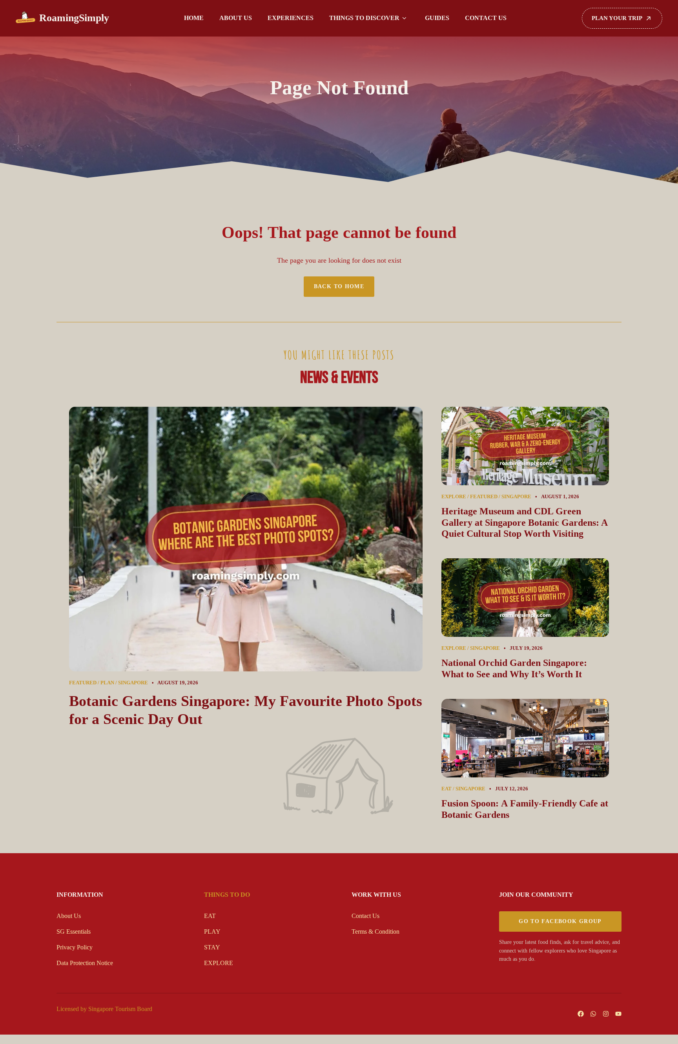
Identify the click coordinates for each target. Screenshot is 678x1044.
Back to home (339, 286)
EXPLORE (218, 963)
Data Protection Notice (84, 963)
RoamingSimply (74, 18)
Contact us (486, 18)
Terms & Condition (375, 931)
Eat (446, 789)
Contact (361, 915)
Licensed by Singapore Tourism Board (104, 1009)
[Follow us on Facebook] (581, 1014)
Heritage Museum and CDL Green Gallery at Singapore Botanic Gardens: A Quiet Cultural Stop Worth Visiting (524, 522)
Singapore (133, 683)
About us (235, 18)
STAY (212, 947)
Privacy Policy (74, 947)
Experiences (290, 18)
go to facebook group (560, 921)
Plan (107, 683)
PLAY (212, 931)
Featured (83, 683)
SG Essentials (73, 931)
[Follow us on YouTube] (618, 1014)
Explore (453, 496)
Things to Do (227, 894)
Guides (437, 18)
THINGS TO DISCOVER (364, 18)
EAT (210, 915)
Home (194, 18)
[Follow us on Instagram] (606, 1014)
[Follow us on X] (593, 1014)
